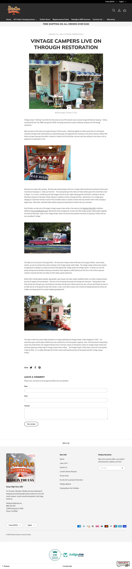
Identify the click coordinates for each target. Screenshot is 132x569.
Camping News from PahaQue (69, 488)
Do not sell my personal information (71, 480)
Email (26, 396)
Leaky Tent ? (64, 463)
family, (62, 34)
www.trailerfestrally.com (39, 211)
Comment (27, 406)
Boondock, (52, 34)
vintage (80, 34)
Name (26, 386)
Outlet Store (45, 19)
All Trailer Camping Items (24, 19)
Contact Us (97, 19)
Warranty (111, 19)
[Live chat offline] (123, 564)
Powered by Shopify (26, 534)
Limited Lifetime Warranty (68, 471)
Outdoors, (68, 34)
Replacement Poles (61, 19)
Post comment (31, 424)
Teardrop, (75, 34)
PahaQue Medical (65, 484)
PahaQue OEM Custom (80, 19)
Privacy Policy (64, 476)
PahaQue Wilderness (16, 534)
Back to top (66, 443)
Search (62, 459)
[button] (125, 10)
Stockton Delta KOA (89, 208)
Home (8, 19)
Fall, (58, 34)
